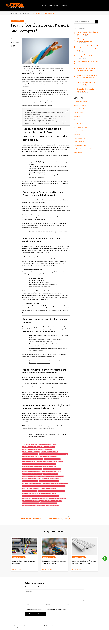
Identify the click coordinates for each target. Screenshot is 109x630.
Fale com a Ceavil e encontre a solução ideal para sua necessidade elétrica (46, 124)
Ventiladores (78, 152)
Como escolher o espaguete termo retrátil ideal (23, 562)
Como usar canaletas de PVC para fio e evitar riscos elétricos (84, 562)
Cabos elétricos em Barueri (51, 444)
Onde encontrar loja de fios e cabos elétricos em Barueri (54, 562)
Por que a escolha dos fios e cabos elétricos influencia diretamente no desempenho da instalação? (45, 113)
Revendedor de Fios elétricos (51, 505)
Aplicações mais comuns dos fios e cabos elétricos (40, 120)
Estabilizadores (78, 123)
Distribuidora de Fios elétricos (31, 463)
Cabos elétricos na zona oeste (49, 451)
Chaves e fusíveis (79, 112)
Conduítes (77, 116)
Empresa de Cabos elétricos (48, 463)
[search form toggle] (103, 5)
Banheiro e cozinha (80, 105)
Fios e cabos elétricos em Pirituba (32, 471)
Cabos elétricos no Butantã (30, 454)
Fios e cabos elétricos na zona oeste (54, 476)
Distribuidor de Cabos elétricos (48, 456)
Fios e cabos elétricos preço (30, 481)
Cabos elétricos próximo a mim (31, 456)
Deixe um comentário (15, 46)
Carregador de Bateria (81, 109)
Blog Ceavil (28, 625)
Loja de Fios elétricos (59, 498)
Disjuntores (77, 120)
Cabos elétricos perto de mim (46, 454)
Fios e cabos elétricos (17, 20)
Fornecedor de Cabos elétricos (47, 493)
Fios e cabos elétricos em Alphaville (32, 468)
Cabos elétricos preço (61, 454)
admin (12, 39)
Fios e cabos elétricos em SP (50, 473)
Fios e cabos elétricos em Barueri (52, 468)
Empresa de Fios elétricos (48, 466)
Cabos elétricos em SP (45, 449)
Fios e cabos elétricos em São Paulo (32, 473)
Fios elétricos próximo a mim (30, 493)
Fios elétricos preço (59, 490)
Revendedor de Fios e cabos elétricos (32, 505)
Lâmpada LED (78, 131)
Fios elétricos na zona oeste (47, 488)
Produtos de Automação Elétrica (84, 149)
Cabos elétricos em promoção (46, 446)
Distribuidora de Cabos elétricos (31, 461)
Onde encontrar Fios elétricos (31, 503)
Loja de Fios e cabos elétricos (44, 498)
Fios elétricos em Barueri (45, 483)
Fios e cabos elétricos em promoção (51, 471)
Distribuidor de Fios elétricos (52, 459)
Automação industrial (80, 101)
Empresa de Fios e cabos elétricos (31, 466)
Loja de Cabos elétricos (29, 498)
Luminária (77, 134)
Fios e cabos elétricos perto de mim (51, 478)
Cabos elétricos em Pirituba (30, 446)
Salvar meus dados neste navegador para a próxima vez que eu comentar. (46, 609)
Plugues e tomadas (80, 145)
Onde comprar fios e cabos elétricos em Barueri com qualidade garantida (46, 116)
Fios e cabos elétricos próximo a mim (48, 481)
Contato (64, 5)
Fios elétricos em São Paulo (46, 486)
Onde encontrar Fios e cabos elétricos (51, 500)
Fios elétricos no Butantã (30, 490)
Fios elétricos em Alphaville (30, 483)
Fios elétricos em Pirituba (60, 483)
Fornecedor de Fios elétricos (51, 495)
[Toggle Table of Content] (66, 110)
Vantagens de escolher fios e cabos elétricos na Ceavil (41, 118)
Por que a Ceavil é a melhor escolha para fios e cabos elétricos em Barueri (46, 122)
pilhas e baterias (79, 142)
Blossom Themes (23, 627)
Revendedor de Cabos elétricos (48, 503)
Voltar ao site (53, 5)
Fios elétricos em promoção (30, 486)
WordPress (39, 627)
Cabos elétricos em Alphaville (34, 444)
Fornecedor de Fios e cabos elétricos (32, 495)
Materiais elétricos (79, 138)
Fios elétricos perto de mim (45, 490)
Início (44, 5)
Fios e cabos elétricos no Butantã (32, 478)
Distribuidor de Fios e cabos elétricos (33, 459)
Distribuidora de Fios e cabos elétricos (52, 461)
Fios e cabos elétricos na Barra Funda (33, 476)
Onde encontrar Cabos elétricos (31, 500)
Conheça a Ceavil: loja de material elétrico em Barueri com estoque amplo (87, 48)
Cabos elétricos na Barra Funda (31, 451)
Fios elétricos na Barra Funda (31, 488)
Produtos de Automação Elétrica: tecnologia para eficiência (48, 232)
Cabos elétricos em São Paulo (30, 449)
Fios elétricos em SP (60, 486)
